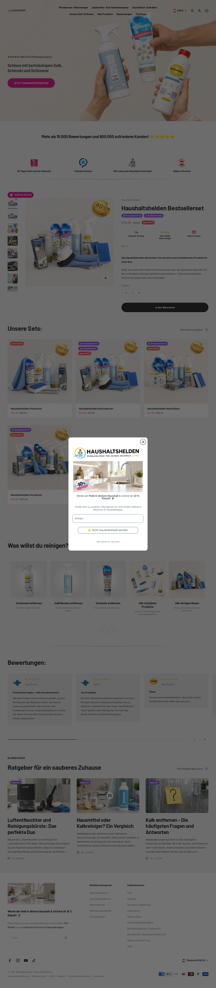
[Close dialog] (143, 442)
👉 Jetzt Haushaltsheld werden (108, 530)
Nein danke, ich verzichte (108, 541)
